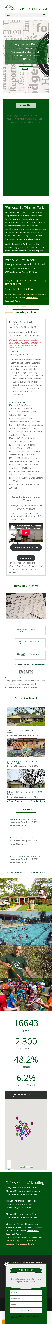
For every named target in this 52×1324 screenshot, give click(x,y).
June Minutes (26, 558)
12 (37, 723)
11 (35, 723)
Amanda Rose (19, 822)
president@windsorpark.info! (20, 1244)
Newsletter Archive (26, 586)
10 (33, 723)
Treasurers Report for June (26, 547)
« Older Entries (22, 664)
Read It (26, 69)
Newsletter (21, 825)
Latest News (26, 105)
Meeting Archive (26, 312)
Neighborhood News (26, 44)
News (12, 825)
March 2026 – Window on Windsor (25, 856)
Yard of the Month (26, 698)
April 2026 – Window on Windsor (24, 838)
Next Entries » (39, 664)
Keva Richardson (18, 735)
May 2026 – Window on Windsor (24, 819)
